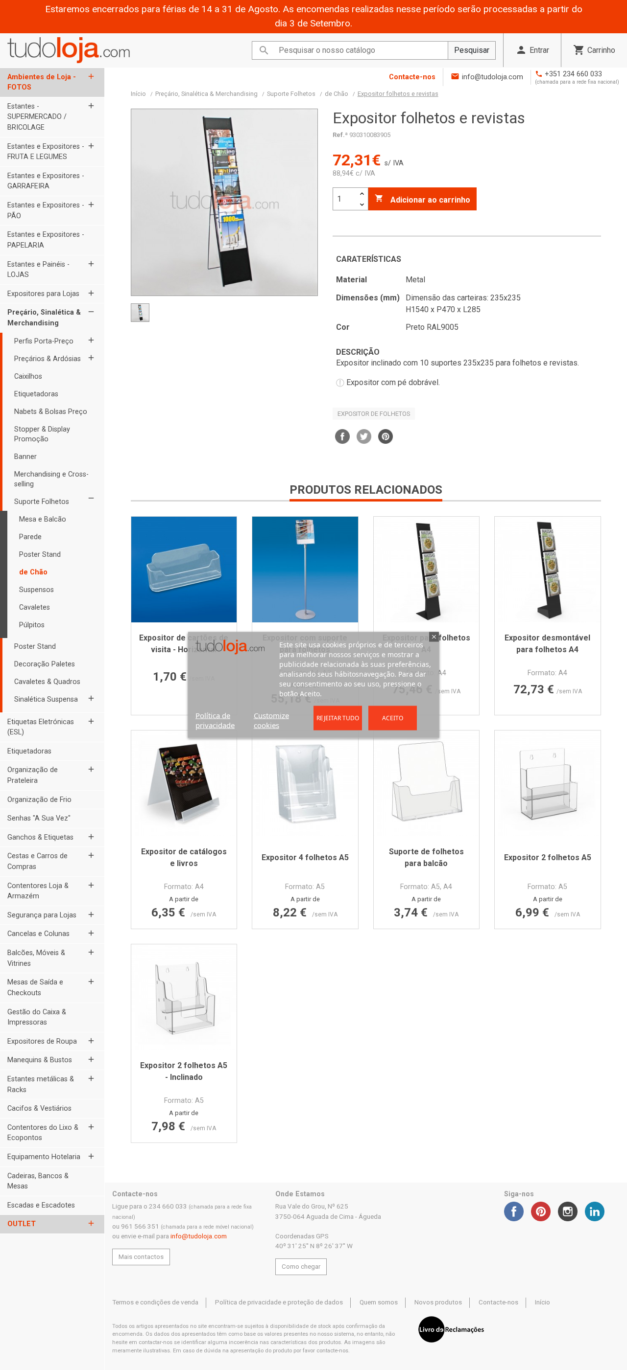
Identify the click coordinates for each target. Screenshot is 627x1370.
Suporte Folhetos (41, 502)
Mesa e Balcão (42, 519)
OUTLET (21, 1224)
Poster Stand (40, 554)
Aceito (392, 718)
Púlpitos (32, 625)
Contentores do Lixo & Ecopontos (42, 1132)
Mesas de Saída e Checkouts (35, 987)
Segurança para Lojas (41, 915)
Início (542, 1302)
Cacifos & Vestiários (39, 1108)
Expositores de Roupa (42, 1041)
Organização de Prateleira (32, 775)
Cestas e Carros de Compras (37, 861)
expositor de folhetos (374, 413)
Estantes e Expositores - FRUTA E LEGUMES (45, 151)
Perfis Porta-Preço (43, 341)
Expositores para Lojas (43, 294)
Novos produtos (438, 1302)
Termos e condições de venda (155, 1302)
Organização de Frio (39, 800)
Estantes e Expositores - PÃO (45, 210)
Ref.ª (340, 134)
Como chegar (301, 1266)
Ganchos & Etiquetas (40, 837)
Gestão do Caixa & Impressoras (36, 1017)
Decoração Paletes (44, 664)
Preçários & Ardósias (47, 359)
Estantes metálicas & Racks (40, 1084)
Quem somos (379, 1302)
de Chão (33, 572)
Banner (25, 457)
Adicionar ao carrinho (422, 199)
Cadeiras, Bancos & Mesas (38, 1181)
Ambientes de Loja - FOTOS (41, 82)
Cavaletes (34, 607)
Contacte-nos (412, 77)
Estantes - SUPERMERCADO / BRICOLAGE (37, 117)
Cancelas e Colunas (38, 934)
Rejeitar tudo (337, 718)
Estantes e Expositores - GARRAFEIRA (45, 181)
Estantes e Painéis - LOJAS (38, 269)
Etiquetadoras (36, 394)
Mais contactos (141, 1256)
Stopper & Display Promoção (42, 434)
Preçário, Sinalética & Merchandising (44, 317)
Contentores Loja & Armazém (38, 891)
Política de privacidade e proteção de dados (279, 1302)
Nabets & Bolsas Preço (50, 412)
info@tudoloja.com (492, 77)
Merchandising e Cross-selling (51, 479)
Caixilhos (28, 376)
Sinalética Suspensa (46, 699)
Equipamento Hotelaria (43, 1157)
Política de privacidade (215, 720)
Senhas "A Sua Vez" (39, 818)
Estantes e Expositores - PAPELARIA (45, 240)
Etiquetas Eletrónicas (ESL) (40, 727)
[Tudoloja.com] (68, 50)
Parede (30, 537)
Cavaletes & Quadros (47, 682)
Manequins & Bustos (39, 1060)
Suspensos (36, 590)
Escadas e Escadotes (41, 1205)
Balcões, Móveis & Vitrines (36, 958)
